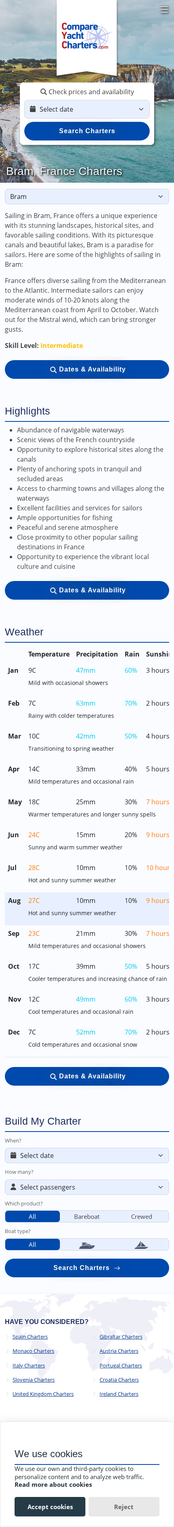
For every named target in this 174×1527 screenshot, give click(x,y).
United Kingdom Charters (43, 1394)
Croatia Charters (119, 1380)
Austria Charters (119, 1351)
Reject (124, 1507)
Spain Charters (30, 1337)
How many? (19, 1171)
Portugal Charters (121, 1366)
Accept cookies (50, 1507)
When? (13, 1140)
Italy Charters (29, 1366)
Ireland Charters (119, 1394)
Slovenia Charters (34, 1380)
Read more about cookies (53, 1484)
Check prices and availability (90, 91)
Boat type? (18, 1231)
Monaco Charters (33, 1351)
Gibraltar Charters (121, 1337)
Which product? (24, 1203)
